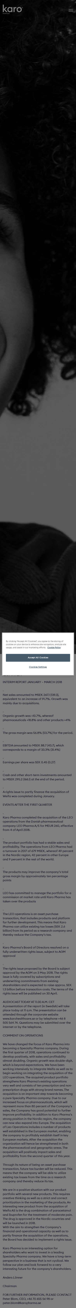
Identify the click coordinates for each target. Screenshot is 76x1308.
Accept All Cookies (38, 657)
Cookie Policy (54, 647)
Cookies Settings (38, 667)
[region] (38, 653)
